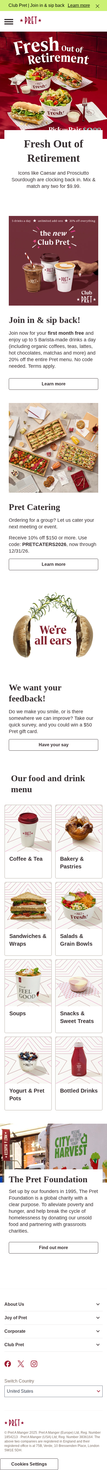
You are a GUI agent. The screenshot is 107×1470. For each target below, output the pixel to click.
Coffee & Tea (28, 858)
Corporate (15, 1331)
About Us (14, 1304)
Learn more (79, 5)
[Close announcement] (98, 6)
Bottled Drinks (81, 1090)
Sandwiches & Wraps (30, 940)
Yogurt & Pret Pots (30, 1094)
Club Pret (14, 1344)
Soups (19, 1013)
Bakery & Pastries (81, 863)
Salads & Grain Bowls (81, 940)
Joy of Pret (15, 1317)
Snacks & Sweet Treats (81, 1017)
